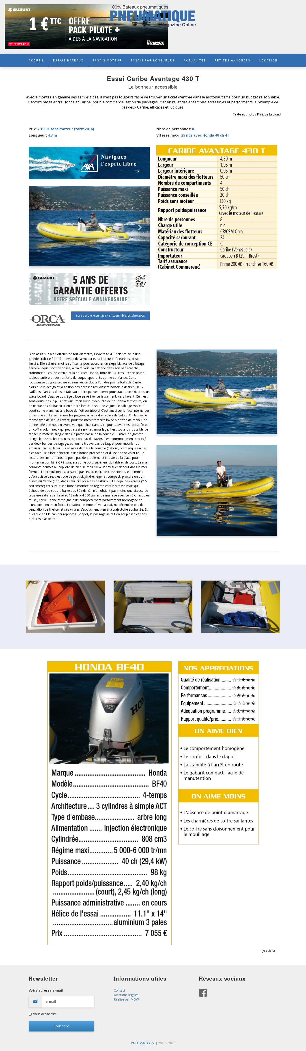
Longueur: (38, 135)
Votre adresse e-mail (46, 990)
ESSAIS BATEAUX (68, 60)
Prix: (33, 128)
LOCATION (268, 60)
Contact (119, 990)
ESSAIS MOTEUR (107, 60)
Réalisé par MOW (126, 999)
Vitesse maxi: (168, 135)
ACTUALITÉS (195, 60)
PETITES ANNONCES (232, 60)
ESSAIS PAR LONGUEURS (153, 60)
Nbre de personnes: (173, 128)
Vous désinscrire (45, 1014)
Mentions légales (126, 995)
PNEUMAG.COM (143, 1043)
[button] (38, 226)
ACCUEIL (36, 60)
